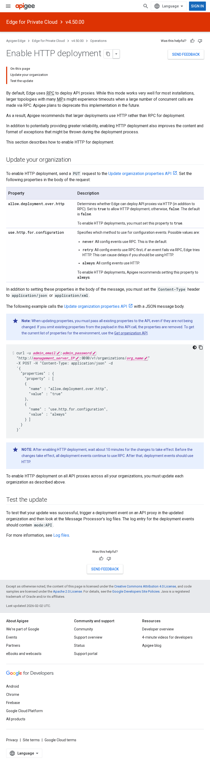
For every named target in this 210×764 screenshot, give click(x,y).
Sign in (197, 6)
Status (79, 645)
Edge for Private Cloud (31, 22)
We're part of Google (22, 629)
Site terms (31, 740)
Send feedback (186, 54)
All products (15, 719)
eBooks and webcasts (23, 654)
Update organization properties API (140, 173)
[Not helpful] (200, 41)
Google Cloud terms (60, 740)
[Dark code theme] (195, 347)
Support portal (85, 654)
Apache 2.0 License (67, 591)
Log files (61, 535)
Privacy (12, 740)
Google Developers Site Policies (136, 591)
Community (83, 629)
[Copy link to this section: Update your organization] (76, 160)
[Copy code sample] (201, 347)
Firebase (13, 703)
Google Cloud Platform (24, 711)
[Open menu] (8, 6)
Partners (13, 645)
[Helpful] (192, 41)
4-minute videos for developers (167, 637)
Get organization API (131, 333)
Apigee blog (151, 645)
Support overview (88, 637)
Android (12, 686)
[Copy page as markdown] (108, 54)
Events (11, 637)
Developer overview (158, 629)
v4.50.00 (75, 22)
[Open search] (146, 6)
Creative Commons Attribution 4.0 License (145, 586)
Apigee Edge (15, 41)
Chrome (12, 694)
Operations (98, 41)
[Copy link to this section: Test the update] (52, 500)
